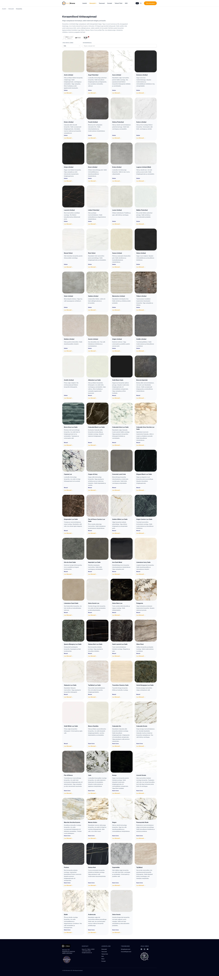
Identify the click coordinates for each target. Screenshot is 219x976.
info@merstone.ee (87, 952)
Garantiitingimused (126, 951)
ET (137, 3)
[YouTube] (147, 949)
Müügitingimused (125, 949)
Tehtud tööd (104, 954)
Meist (102, 958)
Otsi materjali (87, 42)
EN (140, 3)
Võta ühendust (150, 3)
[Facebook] (141, 949)
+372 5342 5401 (86, 951)
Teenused (102, 3)
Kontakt (109, 3)
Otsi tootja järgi (68, 42)
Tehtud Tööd (118, 3)
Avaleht (84, 3)
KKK (126, 3)
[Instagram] (144, 949)
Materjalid (93, 3)
